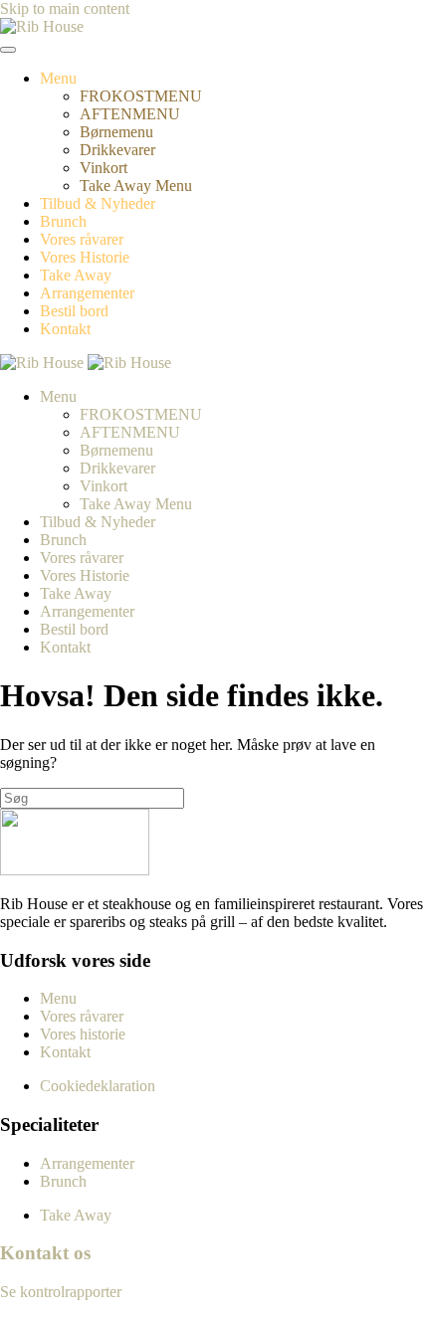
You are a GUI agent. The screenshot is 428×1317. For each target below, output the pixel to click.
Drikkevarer (117, 149)
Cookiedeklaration (97, 1085)
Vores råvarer (81, 239)
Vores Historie (84, 257)
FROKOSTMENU (141, 96)
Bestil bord (74, 310)
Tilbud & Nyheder (97, 203)
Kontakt (65, 328)
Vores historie (82, 1034)
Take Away (75, 275)
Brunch (63, 221)
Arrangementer (87, 292)
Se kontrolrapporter (60, 1291)
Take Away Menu (136, 185)
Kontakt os (45, 1252)
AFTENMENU (130, 113)
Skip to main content (64, 8)
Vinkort (103, 167)
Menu (58, 78)
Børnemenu (116, 131)
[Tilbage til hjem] (42, 26)
